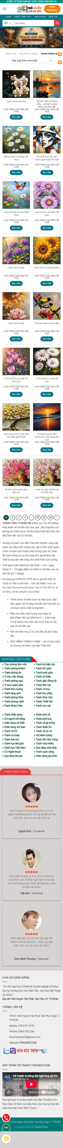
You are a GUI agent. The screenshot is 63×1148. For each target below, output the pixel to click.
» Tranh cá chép (11, 735)
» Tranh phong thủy (12, 697)
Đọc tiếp (16, 117)
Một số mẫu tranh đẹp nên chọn (16, 158)
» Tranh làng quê (11, 693)
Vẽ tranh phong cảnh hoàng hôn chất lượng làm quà (47, 437)
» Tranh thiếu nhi (43, 727)
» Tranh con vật (42, 705)
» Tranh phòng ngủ (12, 680)
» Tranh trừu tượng (12, 689)
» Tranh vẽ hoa (42, 689)
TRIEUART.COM (28, 1042)
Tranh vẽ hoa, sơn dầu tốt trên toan (16, 380)
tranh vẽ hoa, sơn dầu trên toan (47, 213)
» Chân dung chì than (13, 727)
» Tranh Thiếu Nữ (43, 701)
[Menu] (4, 9)
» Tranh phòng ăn (11, 672)
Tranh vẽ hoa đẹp (16, 323)
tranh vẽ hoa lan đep (16, 101)
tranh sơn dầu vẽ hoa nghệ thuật (16, 213)
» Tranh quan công (44, 751)
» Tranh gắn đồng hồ (45, 680)
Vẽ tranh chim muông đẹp (47, 323)
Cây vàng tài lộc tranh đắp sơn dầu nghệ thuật (16, 435)
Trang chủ (10, 54)
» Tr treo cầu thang (12, 676)
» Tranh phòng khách (13, 668)
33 (44, 517)
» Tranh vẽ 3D (9, 731)
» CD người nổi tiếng (13, 718)
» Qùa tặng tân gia (12, 755)
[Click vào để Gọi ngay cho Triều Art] (31, 1050)
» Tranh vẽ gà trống (44, 722)
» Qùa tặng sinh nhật (45, 747)
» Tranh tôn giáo (43, 668)
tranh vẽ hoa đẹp (16, 267)
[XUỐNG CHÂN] (59, 62)
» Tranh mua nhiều (44, 743)
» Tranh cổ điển (42, 676)
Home (8, 17)
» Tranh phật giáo (43, 672)
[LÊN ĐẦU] (59, 54)
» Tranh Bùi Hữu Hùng (46, 739)
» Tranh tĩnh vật (42, 685)
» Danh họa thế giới (13, 743)
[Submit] (57, 23)
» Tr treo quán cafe (12, 685)
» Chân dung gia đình (45, 755)
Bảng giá (53, 17)
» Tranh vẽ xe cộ (43, 731)
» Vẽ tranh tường (43, 735)
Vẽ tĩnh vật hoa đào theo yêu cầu (16, 491)
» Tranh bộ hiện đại (44, 664)
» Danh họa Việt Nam (14, 747)
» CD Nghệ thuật (11, 751)
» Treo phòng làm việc (14, 664)
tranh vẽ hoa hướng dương (46, 267)
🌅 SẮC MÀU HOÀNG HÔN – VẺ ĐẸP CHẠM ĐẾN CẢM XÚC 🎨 (46, 104)
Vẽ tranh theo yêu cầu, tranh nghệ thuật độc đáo (47, 158)
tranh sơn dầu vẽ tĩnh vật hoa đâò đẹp (47, 491)
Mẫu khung (40, 17)
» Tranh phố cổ (42, 714)
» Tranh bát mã (10, 739)
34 (50, 517)
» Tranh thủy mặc (43, 697)
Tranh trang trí (22, 17)
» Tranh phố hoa (42, 718)
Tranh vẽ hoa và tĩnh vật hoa (47, 380)
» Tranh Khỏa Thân (12, 705)
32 (38, 517)
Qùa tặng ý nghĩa (28, 54)
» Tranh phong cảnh (13, 701)
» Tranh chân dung (12, 714)
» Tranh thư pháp (43, 693)
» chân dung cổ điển (13, 722)
